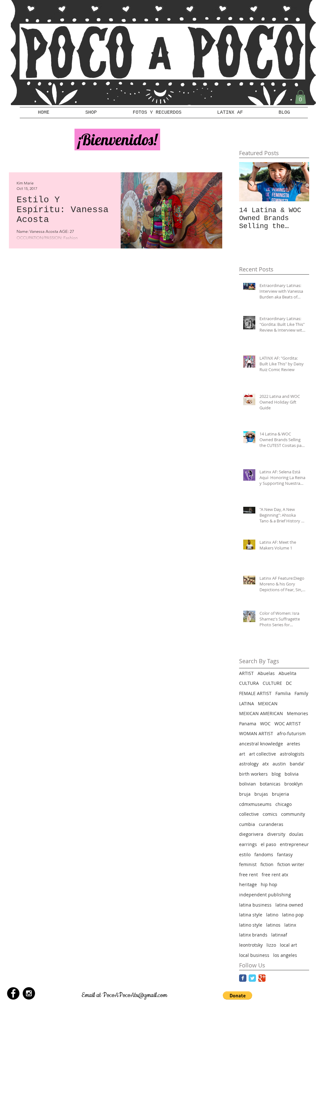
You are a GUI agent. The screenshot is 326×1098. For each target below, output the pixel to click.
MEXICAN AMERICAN (261, 713)
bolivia (292, 774)
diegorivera (251, 834)
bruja (245, 794)
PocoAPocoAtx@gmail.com (135, 995)
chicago (283, 804)
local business (254, 955)
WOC (265, 724)
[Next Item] (299, 182)
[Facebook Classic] (242, 978)
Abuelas (266, 673)
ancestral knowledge (261, 744)
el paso (268, 844)
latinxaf (279, 935)
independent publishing (265, 895)
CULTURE (272, 683)
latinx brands (253, 935)
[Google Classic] (262, 978)
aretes (293, 744)
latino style (250, 925)
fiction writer (290, 864)
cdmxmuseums (255, 804)
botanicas (270, 784)
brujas (261, 794)
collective (249, 814)
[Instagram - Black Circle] (29, 993)
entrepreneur (294, 844)
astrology (249, 764)
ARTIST (246, 673)
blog (276, 774)
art (242, 754)
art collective (262, 754)
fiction (266, 864)
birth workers (253, 774)
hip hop (269, 884)
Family (301, 693)
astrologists (292, 754)
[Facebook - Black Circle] (13, 993)
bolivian (247, 784)
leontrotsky (251, 945)
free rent (248, 875)
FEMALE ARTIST (255, 693)
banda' (297, 764)
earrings (248, 844)
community (293, 814)
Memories (297, 713)
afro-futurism (291, 733)
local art (288, 945)
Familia (283, 693)
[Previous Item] (249, 182)
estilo (245, 854)
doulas (296, 834)
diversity (276, 834)
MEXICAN (268, 703)
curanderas (271, 824)
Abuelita (287, 673)
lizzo (271, 945)
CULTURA (249, 683)
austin (279, 764)
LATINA (246, 703)
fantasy (285, 854)
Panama (247, 724)
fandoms (263, 854)
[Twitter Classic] (252, 978)
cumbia (247, 824)
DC (289, 683)
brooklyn (293, 784)
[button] (300, 97)
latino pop (293, 915)
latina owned (289, 905)
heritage (248, 884)
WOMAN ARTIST (256, 733)
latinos (273, 925)
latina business (255, 905)
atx (265, 764)
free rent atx (275, 875)
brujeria (280, 794)
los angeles (285, 955)
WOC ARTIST (287, 724)
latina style (250, 915)
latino (272, 915)
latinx (290, 925)
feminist (248, 864)
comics (270, 814)
